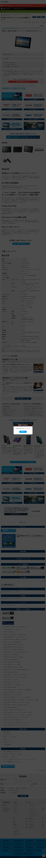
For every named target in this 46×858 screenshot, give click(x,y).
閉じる (23, 431)
